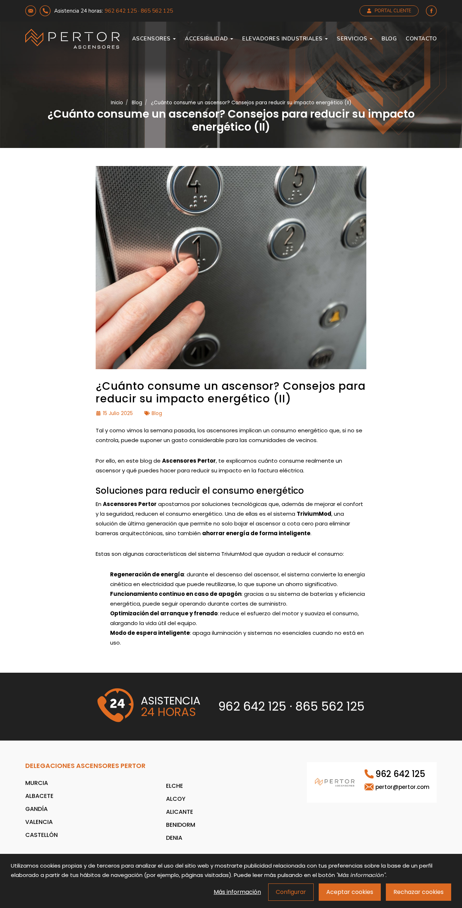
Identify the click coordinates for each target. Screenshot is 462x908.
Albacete (39, 796)
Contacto (421, 38)
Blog (389, 38)
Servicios (353, 38)
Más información (237, 892)
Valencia (39, 822)
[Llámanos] (45, 10)
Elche (174, 786)
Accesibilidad (207, 38)
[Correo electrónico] (30, 10)
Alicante (179, 812)
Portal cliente (393, 11)
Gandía (36, 809)
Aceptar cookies (349, 892)
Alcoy (176, 799)
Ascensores (152, 38)
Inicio (117, 102)
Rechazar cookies (418, 892)
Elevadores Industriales (283, 38)
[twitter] (431, 10)
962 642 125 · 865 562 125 (139, 10)
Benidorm (180, 825)
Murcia (36, 783)
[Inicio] (72, 39)
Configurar (291, 892)
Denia (174, 838)
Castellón (41, 835)
